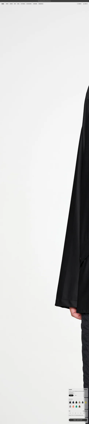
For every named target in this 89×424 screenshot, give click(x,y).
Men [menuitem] (15, 3)
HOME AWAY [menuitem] (35, 3)
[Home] (3, 4)
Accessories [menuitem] (29, 3)
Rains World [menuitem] (41, 3)
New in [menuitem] (7, 3)
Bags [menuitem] (18, 3)
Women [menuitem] (11, 3)
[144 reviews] (71, 393)
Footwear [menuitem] (23, 3)
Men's (76, 395)
